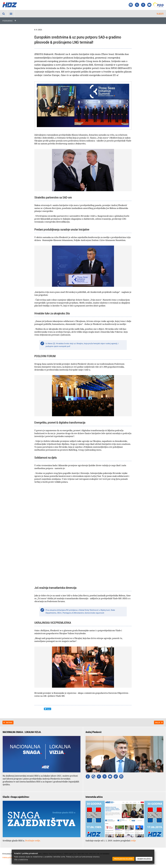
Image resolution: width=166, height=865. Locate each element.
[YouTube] (149, 5)
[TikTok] (116, 776)
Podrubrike (7, 20)
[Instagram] (131, 5)
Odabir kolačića (144, 859)
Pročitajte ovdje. (33, 840)
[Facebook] (143, 5)
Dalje (157, 722)
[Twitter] (104, 776)
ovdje (133, 840)
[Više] (88, 776)
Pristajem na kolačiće (123, 859)
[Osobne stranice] (93, 776)
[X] (137, 5)
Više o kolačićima (21, 859)
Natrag (9, 722)
